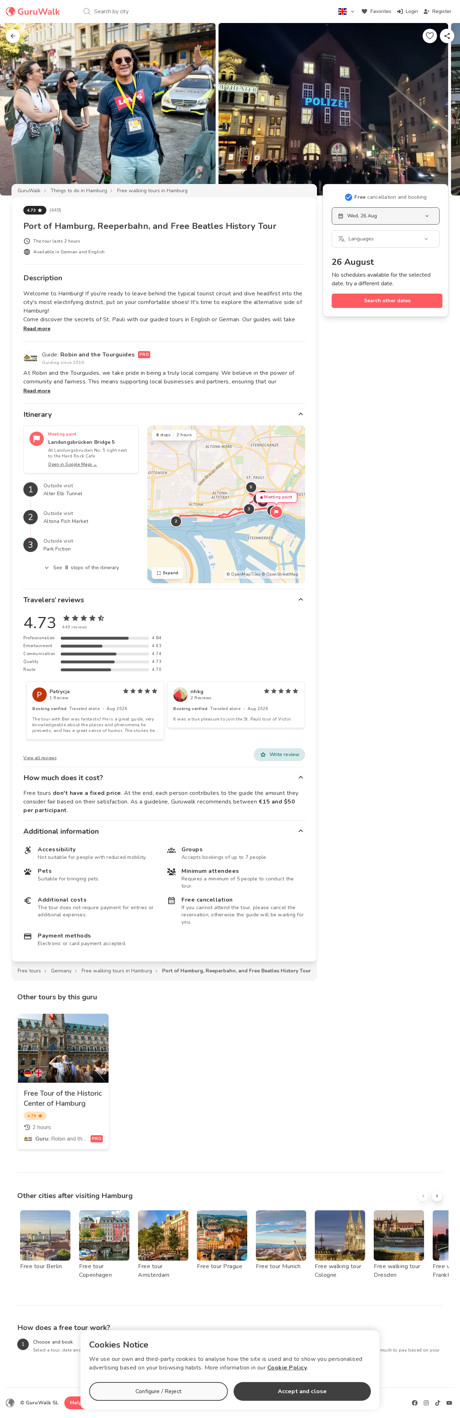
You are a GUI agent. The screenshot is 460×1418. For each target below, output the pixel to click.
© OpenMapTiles (243, 574)
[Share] (447, 36)
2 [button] (176, 521)
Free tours (29, 970)
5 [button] (251, 487)
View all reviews (39, 758)
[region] (226, 504)
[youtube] (449, 1403)
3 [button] (249, 509)
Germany (61, 970)
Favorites (381, 11)
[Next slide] (442, 109)
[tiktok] (438, 1403)
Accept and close (302, 1391)
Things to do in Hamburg (79, 190)
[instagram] (426, 1403)
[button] (276, 512)
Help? (77, 1402)
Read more (36, 328)
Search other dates (387, 300)
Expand (171, 573)
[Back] (13, 36)
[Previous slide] (17, 109)
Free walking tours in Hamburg (152, 190)
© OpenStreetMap (280, 574)
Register (441, 11)
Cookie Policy (287, 1368)
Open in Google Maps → (72, 464)
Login (412, 11)
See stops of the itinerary (86, 567)
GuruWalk (29, 190)
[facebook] (415, 1403)
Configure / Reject (158, 1391)
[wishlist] (430, 36)
